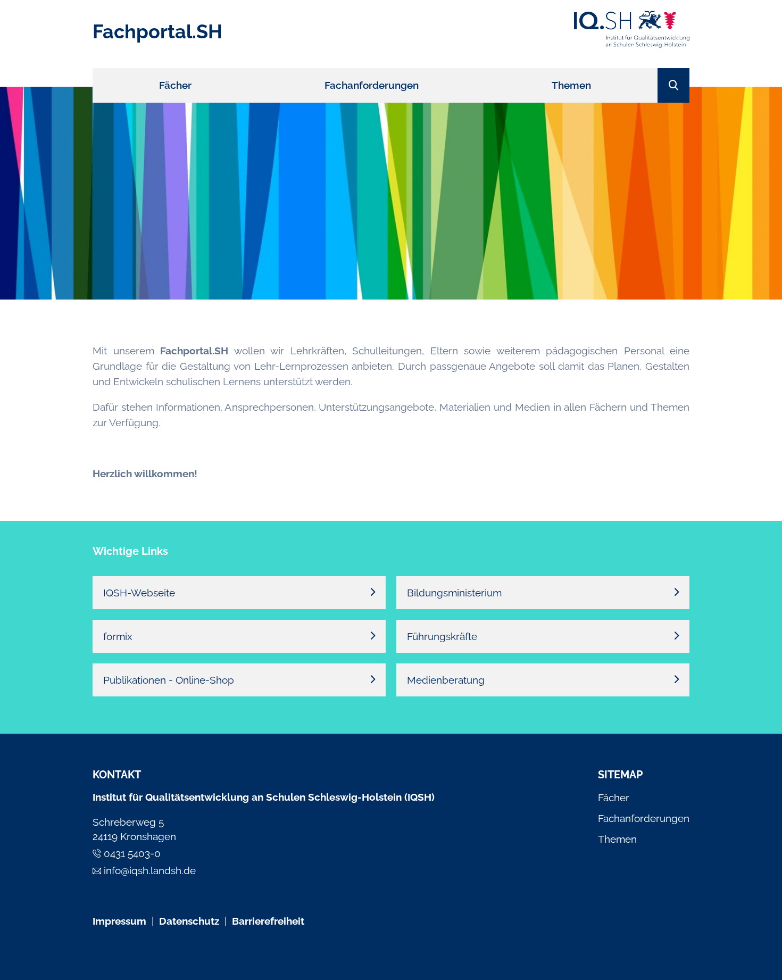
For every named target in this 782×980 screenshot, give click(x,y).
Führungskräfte (442, 636)
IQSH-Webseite (139, 593)
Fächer (613, 797)
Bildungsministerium (454, 593)
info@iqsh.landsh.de (150, 870)
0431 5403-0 (132, 853)
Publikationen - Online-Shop (168, 680)
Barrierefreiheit (268, 921)
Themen (617, 839)
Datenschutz (189, 921)
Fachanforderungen (643, 818)
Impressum (119, 921)
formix (117, 636)
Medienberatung (446, 680)
